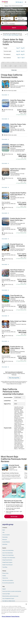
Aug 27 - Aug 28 (20, 48)
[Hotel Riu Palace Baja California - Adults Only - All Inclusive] (14, 107)
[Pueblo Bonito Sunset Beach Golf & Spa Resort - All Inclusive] (14, 226)
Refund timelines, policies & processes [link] (10, 596)
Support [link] (4, 588)
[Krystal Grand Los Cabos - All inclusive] (14, 252)
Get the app (14, 516)
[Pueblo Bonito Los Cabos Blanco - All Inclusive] (14, 354)
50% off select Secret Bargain (11, 35)
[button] (14, 95)
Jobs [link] (3, 532)
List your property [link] (6, 534)
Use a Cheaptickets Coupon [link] (8, 598)
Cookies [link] (4, 575)
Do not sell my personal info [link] (8, 582)
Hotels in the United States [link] (8, 550)
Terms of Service (15, 616)
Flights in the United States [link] (8, 555)
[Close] (26, 604)
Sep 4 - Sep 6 (21, 57)
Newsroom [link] (4, 539)
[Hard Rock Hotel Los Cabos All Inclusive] (14, 277)
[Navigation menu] (25, 2)
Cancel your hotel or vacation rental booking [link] (11, 591)
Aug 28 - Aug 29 (20, 51)
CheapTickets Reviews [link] (7, 560)
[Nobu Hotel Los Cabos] (14, 329)
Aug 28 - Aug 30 (20, 54)
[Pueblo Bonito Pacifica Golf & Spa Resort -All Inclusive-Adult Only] (14, 200)
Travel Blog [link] (4, 567)
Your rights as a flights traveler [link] (8, 600)
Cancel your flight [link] (6, 593)
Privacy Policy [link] (5, 573)
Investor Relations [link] (6, 541)
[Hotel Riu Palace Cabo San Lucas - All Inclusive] (14, 129)
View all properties (14, 377)
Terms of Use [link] (5, 578)
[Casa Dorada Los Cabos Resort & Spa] (14, 303)
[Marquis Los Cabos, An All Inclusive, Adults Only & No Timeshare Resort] (14, 152)
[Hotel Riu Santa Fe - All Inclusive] (14, 85)
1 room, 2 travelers (9, 23)
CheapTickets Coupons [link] (7, 562)
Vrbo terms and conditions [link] (7, 580)
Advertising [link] (4, 544)
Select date (7, 19)
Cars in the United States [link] (7, 552)
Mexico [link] (6, 5)
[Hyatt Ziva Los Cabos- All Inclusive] (14, 176)
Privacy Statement (6, 616)
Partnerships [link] (5, 537)
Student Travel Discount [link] (7, 564)
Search (14, 27)
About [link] (3, 530)
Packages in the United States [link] (8, 557)
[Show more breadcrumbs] (2, 5)
